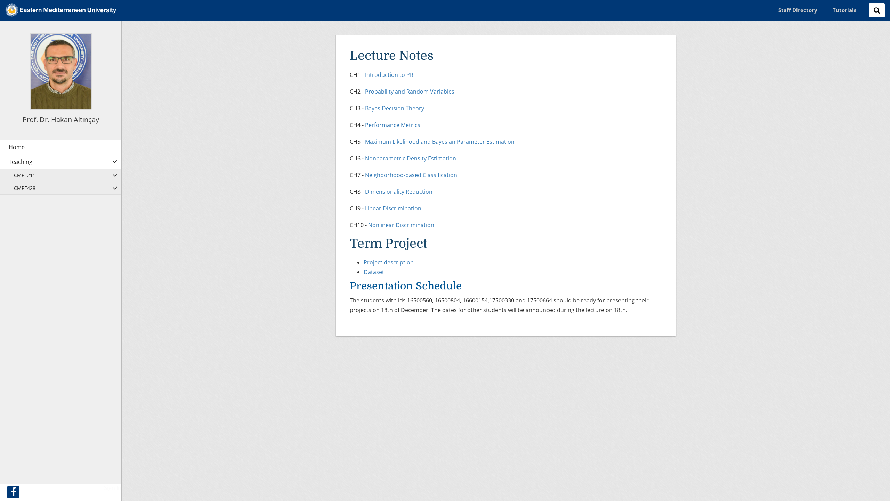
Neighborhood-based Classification (411, 175)
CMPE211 (24, 175)
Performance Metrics (392, 125)
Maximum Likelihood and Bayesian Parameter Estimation (440, 141)
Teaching (20, 162)
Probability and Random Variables (409, 91)
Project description (389, 262)
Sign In (112, 488)
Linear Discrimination (393, 208)
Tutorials (844, 10)
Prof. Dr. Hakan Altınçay (61, 119)
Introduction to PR (389, 75)
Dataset (374, 272)
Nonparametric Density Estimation (410, 158)
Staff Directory (797, 10)
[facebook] (13, 492)
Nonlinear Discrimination (401, 225)
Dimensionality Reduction (398, 192)
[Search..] (877, 10)
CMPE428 (24, 188)
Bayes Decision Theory (394, 108)
